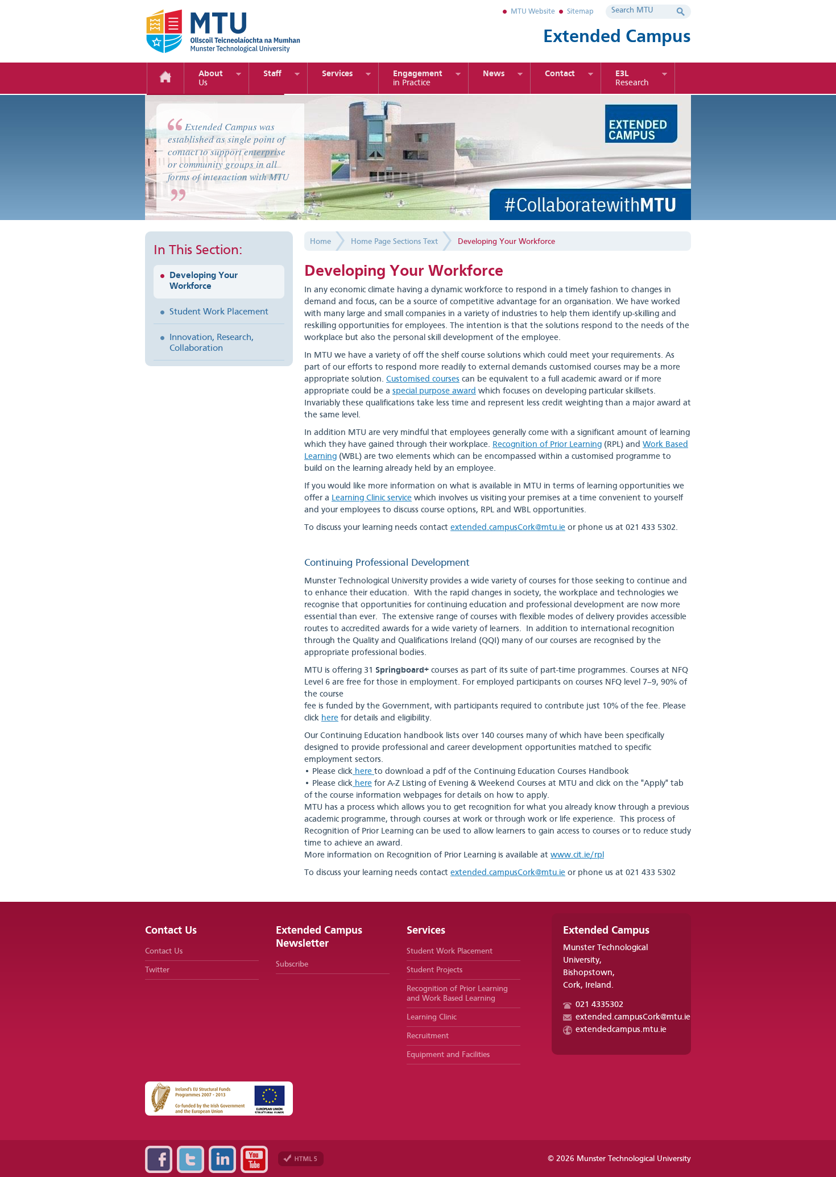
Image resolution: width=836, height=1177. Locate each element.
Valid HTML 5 (301, 1158)
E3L (632, 79)
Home (165, 78)
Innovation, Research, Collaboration (211, 343)
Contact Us (164, 951)
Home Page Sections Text (394, 242)
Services (337, 74)
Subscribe (292, 964)
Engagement (417, 79)
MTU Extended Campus (241, 31)
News (493, 74)
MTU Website (533, 11)
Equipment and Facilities (448, 1055)
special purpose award (434, 391)
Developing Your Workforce (203, 281)
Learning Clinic (432, 1017)
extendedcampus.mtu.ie (621, 1030)
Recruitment (428, 1036)
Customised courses (423, 379)
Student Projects (434, 970)
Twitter (157, 970)
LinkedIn (222, 1159)
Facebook (158, 1159)
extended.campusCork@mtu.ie (507, 528)
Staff (272, 74)
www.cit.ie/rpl (577, 855)
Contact (560, 74)
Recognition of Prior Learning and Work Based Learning (457, 993)
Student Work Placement (218, 312)
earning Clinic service (374, 498)
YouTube (254, 1159)
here (329, 718)
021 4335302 (599, 1005)
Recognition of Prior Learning (547, 445)
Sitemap (580, 11)
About (210, 79)
